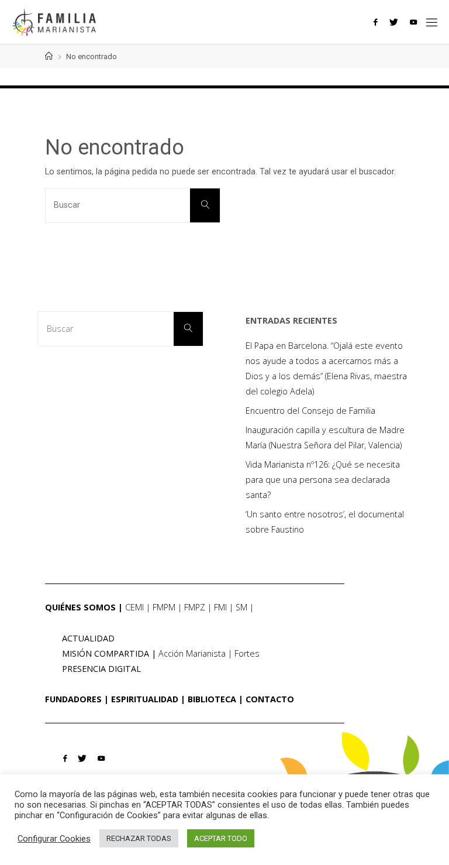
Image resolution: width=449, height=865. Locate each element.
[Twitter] (394, 22)
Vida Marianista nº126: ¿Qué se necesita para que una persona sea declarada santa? (323, 479)
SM (241, 607)
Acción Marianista (192, 653)
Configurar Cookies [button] (54, 838)
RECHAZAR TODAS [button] (138, 838)
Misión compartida (105, 653)
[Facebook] (375, 22)
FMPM (164, 607)
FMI (220, 607)
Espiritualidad (144, 699)
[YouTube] (413, 22)
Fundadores (73, 699)
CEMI (134, 607)
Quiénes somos (80, 607)
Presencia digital (101, 668)
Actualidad (88, 638)
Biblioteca (212, 699)
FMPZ (194, 607)
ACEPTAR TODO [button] (220, 838)
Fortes (247, 653)
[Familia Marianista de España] (54, 22)
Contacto (270, 699)
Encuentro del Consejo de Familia (310, 410)
